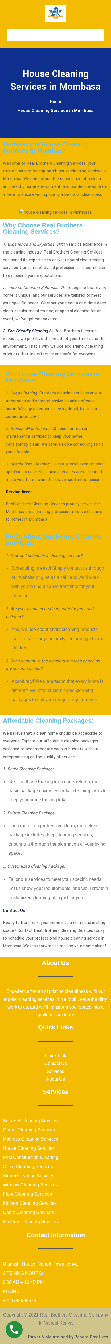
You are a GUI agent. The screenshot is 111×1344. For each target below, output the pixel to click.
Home (55, 102)
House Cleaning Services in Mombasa (56, 111)
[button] (55, 35)
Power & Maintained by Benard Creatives (68, 1337)
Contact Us (14, 911)
